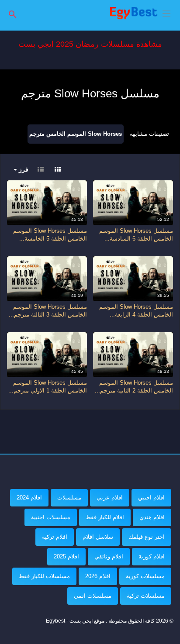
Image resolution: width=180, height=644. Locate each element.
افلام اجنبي (151, 497)
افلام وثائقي (108, 556)
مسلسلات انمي (92, 595)
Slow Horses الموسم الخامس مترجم (75, 134)
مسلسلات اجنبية (50, 517)
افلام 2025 (66, 556)
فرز (22, 169)
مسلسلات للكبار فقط (44, 576)
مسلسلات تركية (146, 595)
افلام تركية (54, 537)
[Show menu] (166, 12)
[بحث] (12, 13)
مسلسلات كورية (145, 576)
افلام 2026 (98, 576)
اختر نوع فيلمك (146, 537)
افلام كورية (151, 556)
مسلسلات (69, 497)
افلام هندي (152, 517)
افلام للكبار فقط (105, 517)
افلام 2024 (29, 497)
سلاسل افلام (98, 537)
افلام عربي (110, 497)
